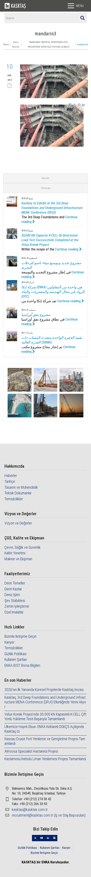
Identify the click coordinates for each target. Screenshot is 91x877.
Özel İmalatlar (13, 612)
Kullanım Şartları (15, 659)
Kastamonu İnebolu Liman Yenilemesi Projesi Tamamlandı (45, 759)
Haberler (10, 475)
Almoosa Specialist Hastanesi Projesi (31, 751)
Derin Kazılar (13, 589)
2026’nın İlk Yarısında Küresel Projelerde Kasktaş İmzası (44, 689)
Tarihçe (9, 481)
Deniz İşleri (12, 594)
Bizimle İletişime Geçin (20, 636)
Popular (45, 188)
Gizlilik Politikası (15, 654)
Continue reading (67, 249)
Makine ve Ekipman (18, 559)
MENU (80, 6)
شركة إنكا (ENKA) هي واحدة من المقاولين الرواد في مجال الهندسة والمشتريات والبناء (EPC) (52, 291)
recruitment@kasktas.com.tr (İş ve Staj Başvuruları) (48, 815)
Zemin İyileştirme (16, 606)
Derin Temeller (14, 583)
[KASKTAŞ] (15, 5)
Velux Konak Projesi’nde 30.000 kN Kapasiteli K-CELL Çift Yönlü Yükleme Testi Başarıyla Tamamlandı (45, 716)
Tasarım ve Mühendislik (21, 487)
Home (6, 44)
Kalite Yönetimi (14, 553)
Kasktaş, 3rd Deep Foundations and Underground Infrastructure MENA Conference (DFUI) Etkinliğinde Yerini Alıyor (45, 702)
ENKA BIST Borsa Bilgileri (22, 665)
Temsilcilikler (13, 499)
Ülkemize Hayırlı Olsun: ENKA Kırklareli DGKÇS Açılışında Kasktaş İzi (44, 728)
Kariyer (9, 642)
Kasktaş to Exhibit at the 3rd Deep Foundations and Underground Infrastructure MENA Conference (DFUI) (52, 207)
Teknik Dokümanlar (18, 493)
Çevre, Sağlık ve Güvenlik (22, 547)
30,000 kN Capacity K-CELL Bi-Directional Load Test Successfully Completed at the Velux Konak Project (50, 240)
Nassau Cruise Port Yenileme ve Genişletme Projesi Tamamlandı (44, 741)
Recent (46, 178)
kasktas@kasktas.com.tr (30, 809)
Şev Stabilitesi (14, 600)
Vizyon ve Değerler (18, 523)
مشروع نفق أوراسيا (35, 315)
